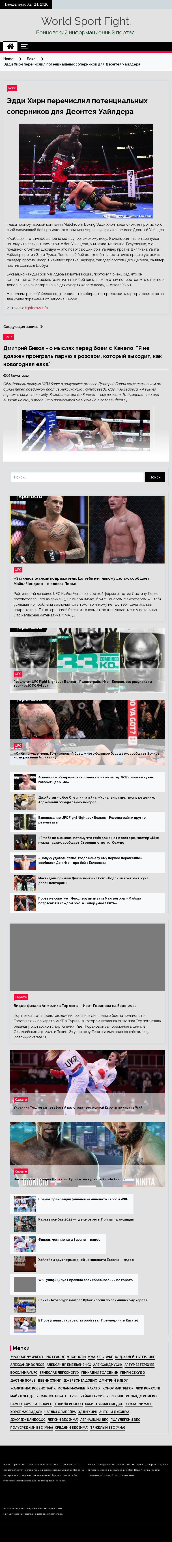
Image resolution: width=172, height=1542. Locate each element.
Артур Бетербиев (140, 1365)
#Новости (76, 1357)
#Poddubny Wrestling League (37, 1357)
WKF (109, 1357)
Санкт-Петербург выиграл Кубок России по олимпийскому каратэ (92, 1300)
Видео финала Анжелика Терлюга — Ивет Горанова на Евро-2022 (75, 1006)
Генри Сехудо (132, 1372)
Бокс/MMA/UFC (23, 1372)
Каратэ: (94, 1388)
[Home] (10, 46)
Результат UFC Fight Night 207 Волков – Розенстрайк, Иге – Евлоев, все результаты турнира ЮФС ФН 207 (83, 683)
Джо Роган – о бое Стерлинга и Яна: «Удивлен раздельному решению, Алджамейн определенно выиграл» (96, 800)
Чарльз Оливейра (60, 1412)
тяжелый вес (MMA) (107, 1427)
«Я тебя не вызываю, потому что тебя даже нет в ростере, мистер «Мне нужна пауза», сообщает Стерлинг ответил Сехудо (98, 840)
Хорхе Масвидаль (26, 1412)
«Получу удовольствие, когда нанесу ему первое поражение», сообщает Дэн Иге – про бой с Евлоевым (90, 860)
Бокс (12, 88)
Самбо (16, 1404)
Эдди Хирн (87, 1412)
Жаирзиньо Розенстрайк (33, 1388)
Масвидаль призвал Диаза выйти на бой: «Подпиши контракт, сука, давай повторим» (93, 880)
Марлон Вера (52, 1396)
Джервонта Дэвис (80, 1380)
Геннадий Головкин (99, 1372)
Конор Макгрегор (118, 1388)
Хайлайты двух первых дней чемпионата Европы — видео (86, 1260)
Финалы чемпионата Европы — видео (69, 1239)
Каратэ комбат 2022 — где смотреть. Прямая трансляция (86, 1219)
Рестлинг (115, 1396)
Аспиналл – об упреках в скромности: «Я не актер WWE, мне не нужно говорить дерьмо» (96, 779)
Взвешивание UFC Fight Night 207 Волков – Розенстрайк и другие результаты (92, 820)
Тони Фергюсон (68, 1404)
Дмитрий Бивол (113, 1380)
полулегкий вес (125, 1420)
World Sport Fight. (86, 21)
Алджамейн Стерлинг (135, 1357)
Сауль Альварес (38, 1404)
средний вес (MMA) (71, 1427)
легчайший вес (94, 1420)
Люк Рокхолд (147, 1388)
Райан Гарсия (92, 1396)
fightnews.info (36, 308)
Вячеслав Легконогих (59, 1372)
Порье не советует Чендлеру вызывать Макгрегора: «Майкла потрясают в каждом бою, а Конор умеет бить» (89, 901)
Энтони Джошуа (114, 1412)
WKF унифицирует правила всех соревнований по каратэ (85, 1280)
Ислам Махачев (71, 1388)
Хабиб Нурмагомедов (104, 1404)
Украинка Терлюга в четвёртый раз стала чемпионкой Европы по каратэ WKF (78, 1107)
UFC (18, 570)
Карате (21, 997)
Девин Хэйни (49, 1380)
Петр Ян (72, 1396)
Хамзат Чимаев (139, 1404)
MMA (91, 1357)
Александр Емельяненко (69, 1365)
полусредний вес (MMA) (31, 1427)
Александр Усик (108, 1365)
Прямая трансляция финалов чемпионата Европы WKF (83, 1199)
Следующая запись (20, 327)
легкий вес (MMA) (62, 1420)
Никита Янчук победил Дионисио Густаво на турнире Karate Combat (70, 1179)
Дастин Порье (23, 1380)
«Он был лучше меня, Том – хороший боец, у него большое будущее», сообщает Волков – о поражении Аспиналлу (86, 755)
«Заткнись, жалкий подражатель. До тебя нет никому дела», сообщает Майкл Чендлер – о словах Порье (82, 581)
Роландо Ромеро (141, 1396)
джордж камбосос (27, 1420)
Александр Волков (27, 1365)
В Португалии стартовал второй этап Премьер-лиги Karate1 (88, 1320)
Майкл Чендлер (24, 1396)
